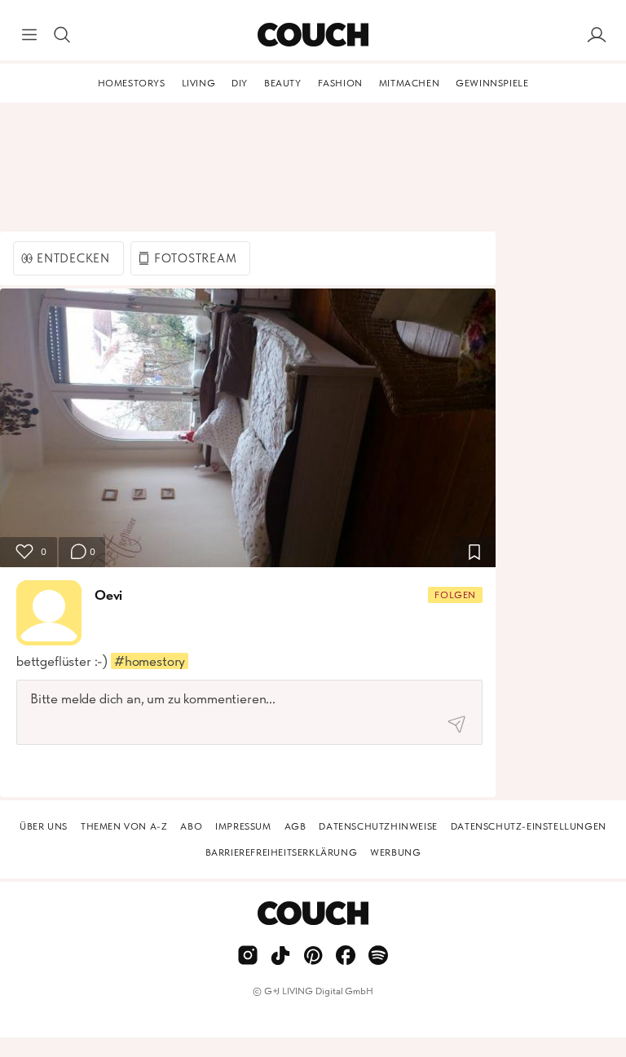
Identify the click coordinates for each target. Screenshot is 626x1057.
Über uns (44, 826)
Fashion (340, 83)
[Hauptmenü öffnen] (29, 35)
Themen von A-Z (124, 826)
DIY (239, 83)
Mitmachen (409, 83)
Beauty (283, 83)
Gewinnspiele (492, 83)
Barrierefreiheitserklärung (281, 852)
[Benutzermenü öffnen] (596, 35)
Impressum (243, 826)
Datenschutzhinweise (378, 826)
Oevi (108, 595)
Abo (191, 826)
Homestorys (131, 83)
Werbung (395, 852)
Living (199, 83)
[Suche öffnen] (62, 35)
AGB (295, 826)
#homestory (149, 661)
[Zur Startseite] (313, 35)
